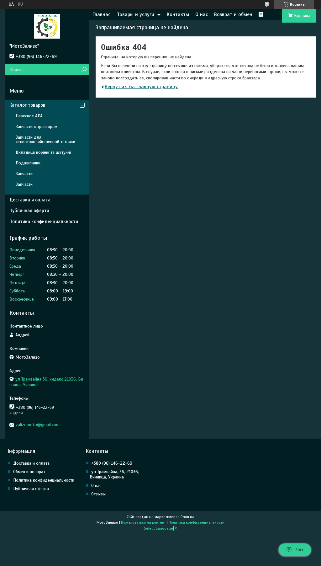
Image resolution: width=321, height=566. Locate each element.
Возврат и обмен (233, 14)
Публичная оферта (29, 210)
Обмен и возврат (29, 471)
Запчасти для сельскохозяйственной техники (45, 139)
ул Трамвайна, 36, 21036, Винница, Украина (114, 474)
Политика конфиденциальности (43, 221)
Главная (101, 14)
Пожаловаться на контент (143, 522)
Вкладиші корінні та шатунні (43, 152)
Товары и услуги (135, 14)
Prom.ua (187, 517)
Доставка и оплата (29, 200)
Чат (299, 549)
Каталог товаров (27, 105)
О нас (201, 14)
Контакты (178, 14)
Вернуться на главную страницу (141, 86)
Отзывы (98, 494)
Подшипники (28, 163)
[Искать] (83, 69)
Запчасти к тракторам (36, 126)
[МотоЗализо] (47, 26)
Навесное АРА (29, 116)
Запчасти (24, 173)
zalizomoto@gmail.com (38, 424)
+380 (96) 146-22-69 (111, 463)
